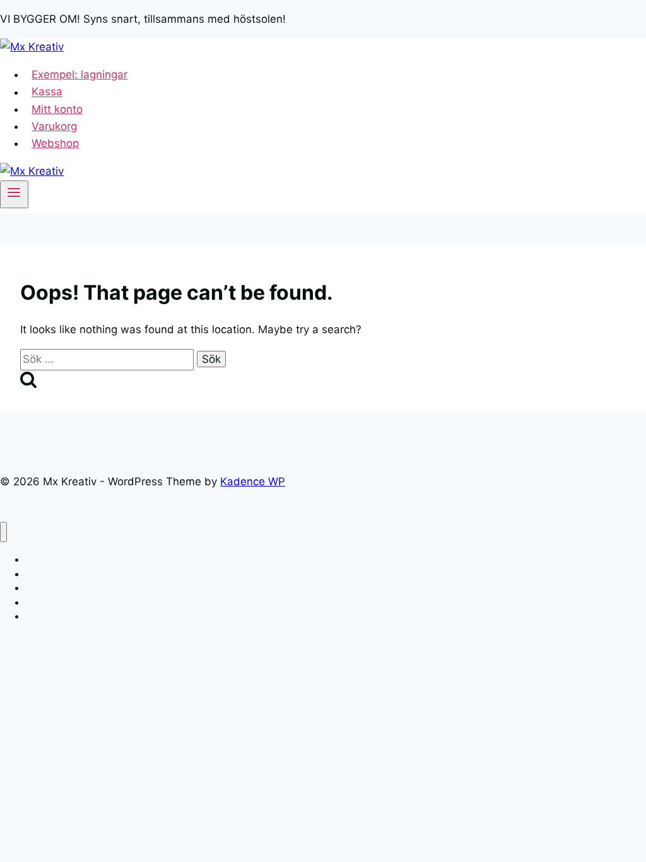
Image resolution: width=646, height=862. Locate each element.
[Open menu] (14, 194)
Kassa (47, 92)
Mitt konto (57, 109)
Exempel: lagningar (79, 74)
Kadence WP (252, 481)
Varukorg (54, 126)
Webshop (55, 143)
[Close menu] (3, 532)
